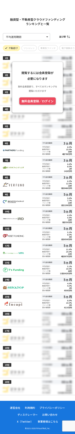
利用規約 (30, 408)
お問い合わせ (50, 414)
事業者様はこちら (48, 421)
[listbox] (26, 36)
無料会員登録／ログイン (37, 101)
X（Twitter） (25, 421)
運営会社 (15, 408)
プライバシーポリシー (52, 408)
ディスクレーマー (27, 414)
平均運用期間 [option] (13, 37)
